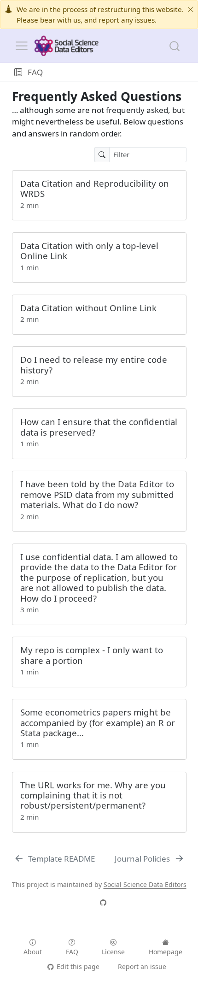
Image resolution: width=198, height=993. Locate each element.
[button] (18, 72)
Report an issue (142, 966)
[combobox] (175, 46)
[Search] (174, 46)
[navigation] (118, 72)
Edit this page (78, 966)
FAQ (35, 72)
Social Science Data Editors (145, 884)
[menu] (21, 46)
